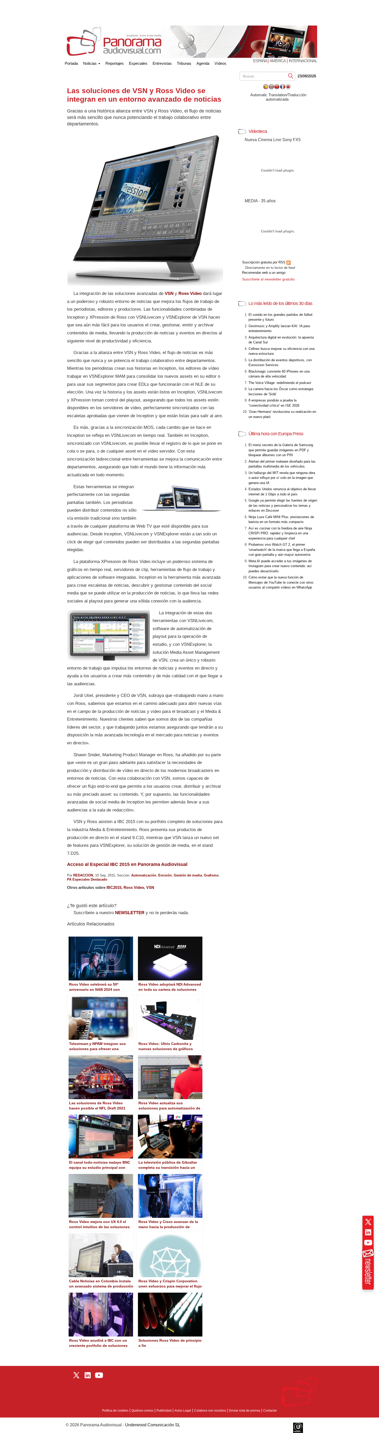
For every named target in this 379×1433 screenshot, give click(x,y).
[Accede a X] (368, 1222)
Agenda (202, 63)
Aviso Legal (183, 1410)
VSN (169, 293)
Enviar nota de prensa (244, 1410)
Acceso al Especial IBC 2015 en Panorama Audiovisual (127, 864)
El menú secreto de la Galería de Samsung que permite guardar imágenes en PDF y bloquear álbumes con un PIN (281, 450)
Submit (290, 76)
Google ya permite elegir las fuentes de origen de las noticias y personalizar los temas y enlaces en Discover (283, 505)
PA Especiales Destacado (87, 879)
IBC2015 (113, 887)
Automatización (143, 875)
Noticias (90, 63)
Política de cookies (115, 1410)
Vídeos (220, 63)
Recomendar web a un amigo (263, 273)
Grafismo (211, 875)
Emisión (165, 875)
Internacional (303, 61)
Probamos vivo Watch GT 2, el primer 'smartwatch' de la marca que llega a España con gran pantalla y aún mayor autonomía (282, 550)
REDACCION (83, 875)
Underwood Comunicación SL (152, 1425)
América (278, 61)
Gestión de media (188, 875)
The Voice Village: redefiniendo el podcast (280, 383)
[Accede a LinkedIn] (368, 1232)
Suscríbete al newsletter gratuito (268, 279)
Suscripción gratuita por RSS (264, 262)
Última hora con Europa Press (276, 433)
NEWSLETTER (129, 912)
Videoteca (258, 131)
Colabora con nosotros (210, 1410)
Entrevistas (162, 63)
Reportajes (114, 63)
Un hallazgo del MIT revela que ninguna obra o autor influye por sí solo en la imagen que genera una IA (282, 478)
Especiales (138, 63)
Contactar (270, 1410)
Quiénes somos (142, 1410)
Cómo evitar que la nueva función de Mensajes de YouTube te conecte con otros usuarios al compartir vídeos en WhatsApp (281, 582)
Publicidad (163, 1410)
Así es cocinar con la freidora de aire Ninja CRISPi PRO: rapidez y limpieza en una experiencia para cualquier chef (280, 533)
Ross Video (190, 293)
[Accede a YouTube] (368, 1242)
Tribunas (184, 63)
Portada (71, 62)
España (260, 61)
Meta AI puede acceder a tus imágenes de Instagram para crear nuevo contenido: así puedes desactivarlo (280, 566)
